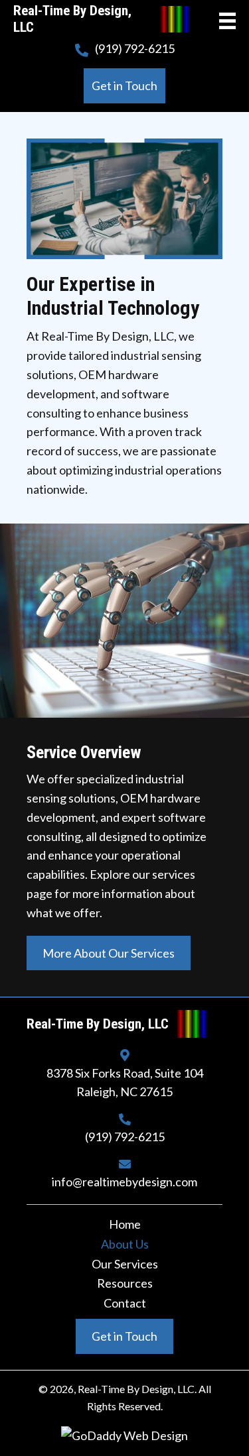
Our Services (125, 1264)
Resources (125, 1283)
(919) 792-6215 (135, 48)
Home (125, 1224)
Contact (125, 1303)
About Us (125, 1244)
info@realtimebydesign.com (124, 1181)
